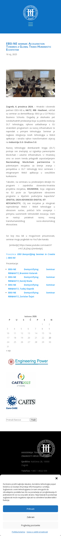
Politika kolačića (18, 532)
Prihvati (30, 508)
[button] (56, 478)
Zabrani (30, 517)
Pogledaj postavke (30, 525)
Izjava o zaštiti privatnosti (37, 532)
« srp (8, 350)
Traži (33, 419)
